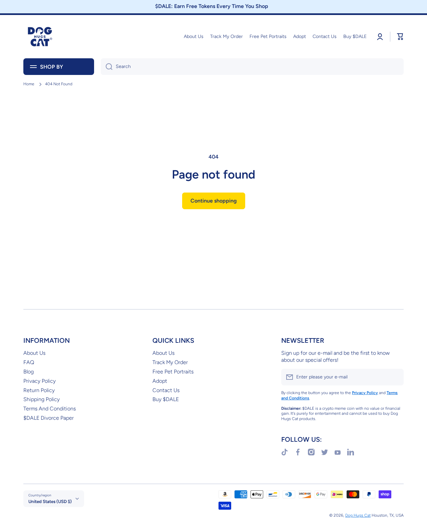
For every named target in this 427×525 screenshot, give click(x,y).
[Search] (106, 66)
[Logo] (40, 36)
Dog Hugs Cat (358, 515)
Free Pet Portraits (172, 371)
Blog (28, 371)
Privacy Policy (39, 381)
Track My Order (170, 362)
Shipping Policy (41, 399)
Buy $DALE (165, 399)
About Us (34, 353)
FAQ (28, 362)
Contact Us (165, 390)
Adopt (159, 381)
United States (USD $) (50, 501)
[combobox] (252, 66)
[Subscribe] (395, 377)
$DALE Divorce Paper (48, 418)
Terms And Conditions (49, 408)
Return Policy (39, 390)
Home (28, 84)
